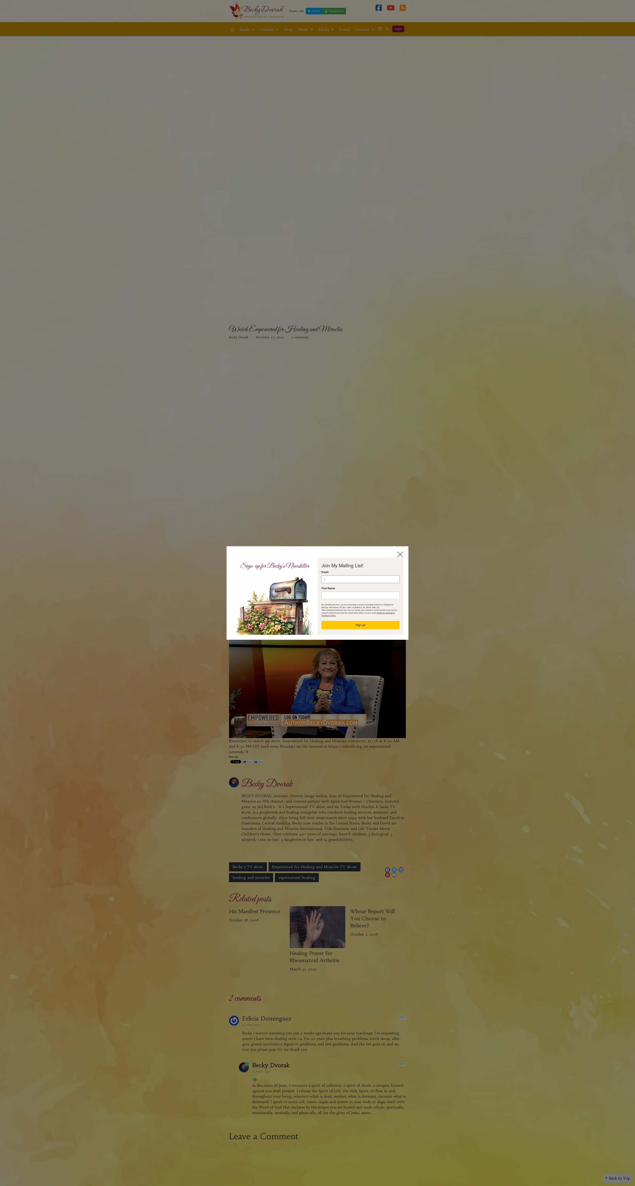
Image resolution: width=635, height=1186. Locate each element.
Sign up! (360, 625)
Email (324, 572)
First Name (328, 588)
